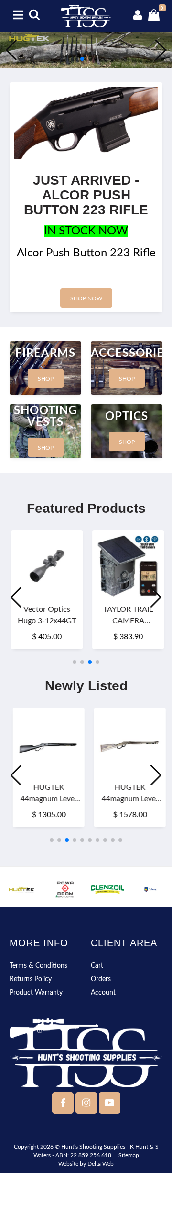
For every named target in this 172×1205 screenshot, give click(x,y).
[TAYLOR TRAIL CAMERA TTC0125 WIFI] (127, 566)
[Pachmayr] (150, 889)
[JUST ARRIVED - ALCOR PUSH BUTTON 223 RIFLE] (86, 123)
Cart (97, 965)
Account (103, 992)
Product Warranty (36, 992)
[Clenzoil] (107, 889)
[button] (74, 59)
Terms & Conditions (38, 965)
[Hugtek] (21, 889)
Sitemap (128, 1155)
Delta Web (100, 1164)
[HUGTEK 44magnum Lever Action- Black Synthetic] (46, 744)
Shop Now (86, 298)
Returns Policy (31, 979)
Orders (101, 979)
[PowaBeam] (64, 889)
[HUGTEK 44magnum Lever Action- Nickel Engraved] (127, 744)
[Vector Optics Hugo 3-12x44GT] (45, 566)
